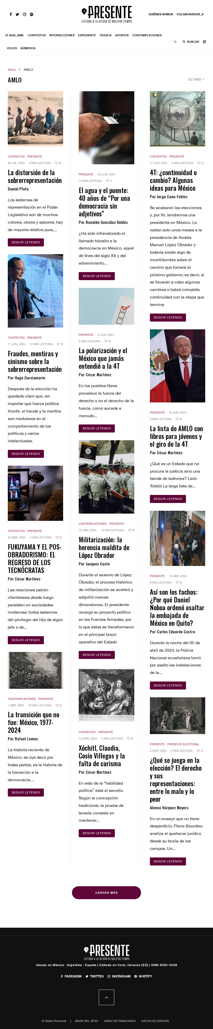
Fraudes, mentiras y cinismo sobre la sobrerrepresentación (35, 361)
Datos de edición (155, 1021)
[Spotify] (31, 14)
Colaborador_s (190, 14)
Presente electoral (183, 744)
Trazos (105, 35)
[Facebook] (11, 14)
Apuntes (122, 35)
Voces (12, 48)
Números (28, 48)
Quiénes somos (161, 14)
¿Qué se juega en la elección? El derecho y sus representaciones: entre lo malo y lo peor (176, 779)
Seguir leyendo (26, 242)
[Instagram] (24, 14)
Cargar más (106, 892)
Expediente (87, 35)
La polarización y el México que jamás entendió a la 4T (103, 358)
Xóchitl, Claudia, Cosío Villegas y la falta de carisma (102, 755)
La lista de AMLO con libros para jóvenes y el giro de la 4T (176, 436)
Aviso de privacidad (120, 1021)
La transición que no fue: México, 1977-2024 (33, 722)
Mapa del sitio (86, 1021)
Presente (34, 156)
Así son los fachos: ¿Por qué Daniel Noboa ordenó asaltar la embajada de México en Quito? (177, 607)
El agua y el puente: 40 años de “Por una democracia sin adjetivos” (104, 201)
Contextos (37, 35)
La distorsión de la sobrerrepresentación (35, 176)
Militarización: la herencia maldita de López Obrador (104, 547)
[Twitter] (17, 14)
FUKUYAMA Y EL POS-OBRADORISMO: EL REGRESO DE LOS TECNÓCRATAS (35, 558)
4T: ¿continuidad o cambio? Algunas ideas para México (173, 180)
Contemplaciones (147, 35)
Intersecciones (62, 35)
